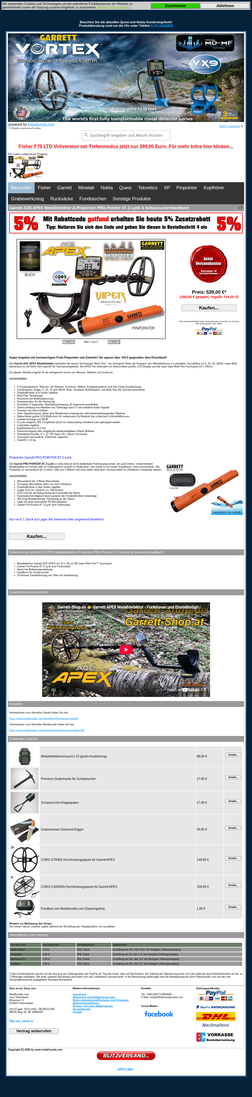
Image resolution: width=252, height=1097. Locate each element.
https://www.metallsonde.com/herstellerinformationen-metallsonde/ (47, 730)
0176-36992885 (162, 25)
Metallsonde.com (41, 124)
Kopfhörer (214, 187)
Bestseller (21, 187)
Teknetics (148, 187)
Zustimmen (175, 6)
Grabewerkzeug (27, 198)
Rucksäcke (61, 198)
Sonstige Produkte (132, 198)
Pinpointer (186, 187)
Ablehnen (225, 6)
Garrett (64, 187)
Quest (125, 187)
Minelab (86, 187)
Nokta (107, 187)
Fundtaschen (92, 198)
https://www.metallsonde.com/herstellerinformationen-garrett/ (43, 718)
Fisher (44, 187)
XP (167, 187)
